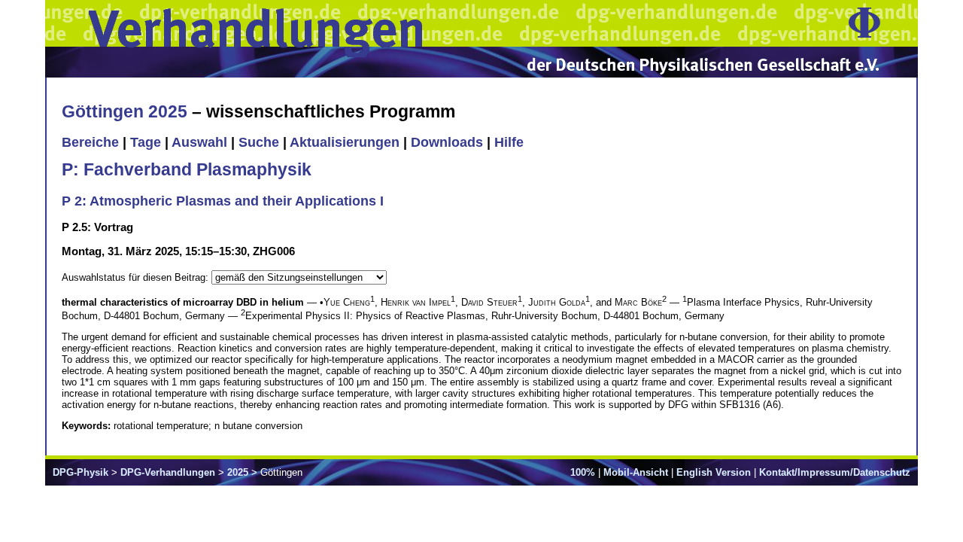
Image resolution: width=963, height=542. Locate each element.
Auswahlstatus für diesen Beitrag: (136, 277)
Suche (258, 142)
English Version (713, 472)
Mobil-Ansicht (635, 472)
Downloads (447, 142)
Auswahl (199, 142)
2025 (237, 472)
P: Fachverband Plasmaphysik (186, 169)
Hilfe (509, 142)
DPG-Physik (80, 472)
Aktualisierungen (344, 142)
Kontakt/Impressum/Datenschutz (834, 472)
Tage (145, 142)
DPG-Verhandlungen (167, 472)
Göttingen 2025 (124, 111)
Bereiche (90, 142)
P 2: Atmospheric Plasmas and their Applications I (223, 201)
